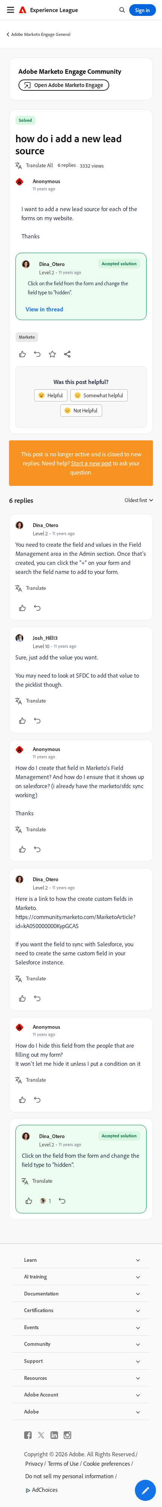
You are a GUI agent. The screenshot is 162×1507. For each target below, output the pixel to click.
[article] (81, 567)
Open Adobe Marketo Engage (68, 85)
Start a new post (91, 463)
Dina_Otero (52, 264)
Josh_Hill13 (45, 638)
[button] (39, 166)
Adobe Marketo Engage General (40, 34)
